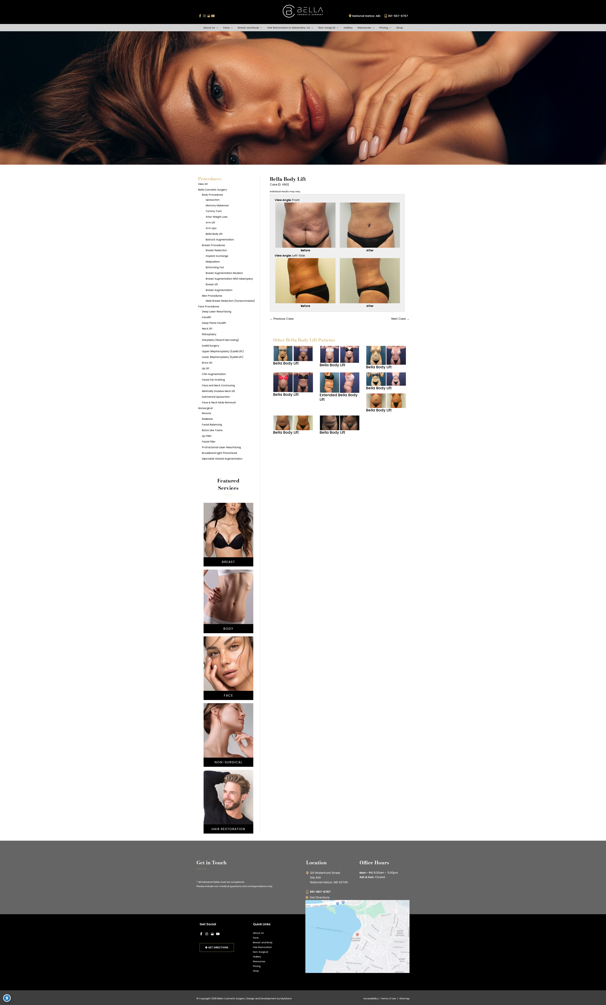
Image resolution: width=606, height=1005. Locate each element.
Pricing (257, 966)
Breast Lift (212, 284)
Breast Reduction (216, 250)
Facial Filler (209, 441)
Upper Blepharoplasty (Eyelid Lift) (223, 351)
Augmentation (228, 529)
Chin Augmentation (214, 374)
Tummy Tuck (214, 211)
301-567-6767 (398, 16)
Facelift (206, 317)
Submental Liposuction (216, 397)
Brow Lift (207, 363)
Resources (259, 961)
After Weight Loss (216, 217)
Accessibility (370, 998)
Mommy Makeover (217, 205)
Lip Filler (207, 436)
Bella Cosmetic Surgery (212, 189)
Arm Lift (210, 222)
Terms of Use (388, 998)
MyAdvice (286, 998)
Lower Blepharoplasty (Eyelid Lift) (222, 357)
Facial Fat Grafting (213, 380)
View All (203, 184)
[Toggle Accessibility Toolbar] (7, 998)
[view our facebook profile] (200, 16)
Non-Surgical (260, 952)
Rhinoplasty (209, 334)
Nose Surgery (228, 659)
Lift (228, 534)
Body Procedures (212, 195)
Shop (256, 970)
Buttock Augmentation (220, 239)
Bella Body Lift (214, 234)
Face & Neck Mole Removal (219, 402)
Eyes (228, 673)
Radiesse (207, 419)
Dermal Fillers (228, 737)
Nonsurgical (205, 408)
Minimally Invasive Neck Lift (218, 391)
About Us (258, 933)
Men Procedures (212, 296)
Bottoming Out (215, 267)
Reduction (228, 539)
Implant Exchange (217, 256)
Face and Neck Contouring (218, 385)
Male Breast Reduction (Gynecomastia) (230, 301)
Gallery (257, 956)
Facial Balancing (212, 424)
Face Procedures (208, 306)
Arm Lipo (211, 228)
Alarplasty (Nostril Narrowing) (220, 340)
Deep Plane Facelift (214, 323)
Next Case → (400, 319)
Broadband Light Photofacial (219, 453)
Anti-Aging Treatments (228, 727)
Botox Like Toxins (212, 430)
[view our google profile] (209, 16)
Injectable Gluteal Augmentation (222, 459)
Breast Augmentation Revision (224, 273)
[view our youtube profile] (213, 16)
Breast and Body (262, 942)
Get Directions (320, 897)
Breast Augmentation (219, 290)
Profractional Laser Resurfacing (221, 447)
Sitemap (404, 998)
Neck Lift (207, 328)
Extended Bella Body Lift (339, 397)
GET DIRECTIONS (218, 947)
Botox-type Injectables (228, 732)
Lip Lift (205, 368)
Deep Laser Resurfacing (216, 311)
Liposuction (213, 200)
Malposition (213, 261)
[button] (216, 28)
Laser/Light (228, 742)
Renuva (206, 413)
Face (256, 937)
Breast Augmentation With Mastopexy (229, 279)
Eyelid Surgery (210, 345)
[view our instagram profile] (204, 16)
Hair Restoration (262, 947)
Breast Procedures (213, 245)
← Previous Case (282, 319)
